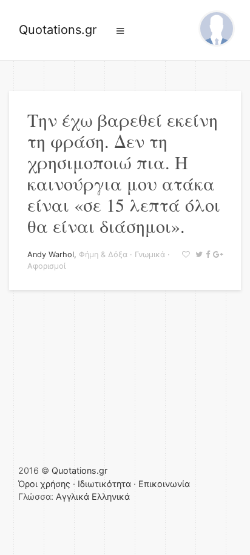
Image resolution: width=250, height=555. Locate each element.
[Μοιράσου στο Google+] (216, 254)
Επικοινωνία (164, 484)
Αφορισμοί (46, 266)
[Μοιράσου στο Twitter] (197, 254)
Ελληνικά (111, 496)
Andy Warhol (50, 254)
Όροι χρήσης (44, 484)
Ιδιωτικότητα (104, 484)
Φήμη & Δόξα (103, 254)
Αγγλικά (72, 496)
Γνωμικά (150, 254)
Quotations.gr (57, 29)
